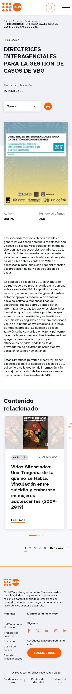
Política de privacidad (37, 681)
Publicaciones (32, 21)
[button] (32, 535)
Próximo (56, 548)
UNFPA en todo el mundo (13, 625)
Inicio (7, 21)
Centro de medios (10, 648)
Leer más (18, 520)
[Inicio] (12, 7)
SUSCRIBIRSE (44, 653)
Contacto (9, 641)
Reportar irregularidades (13, 656)
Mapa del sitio (60, 681)
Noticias (17, 21)
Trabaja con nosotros (11, 634)
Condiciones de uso (13, 681)
